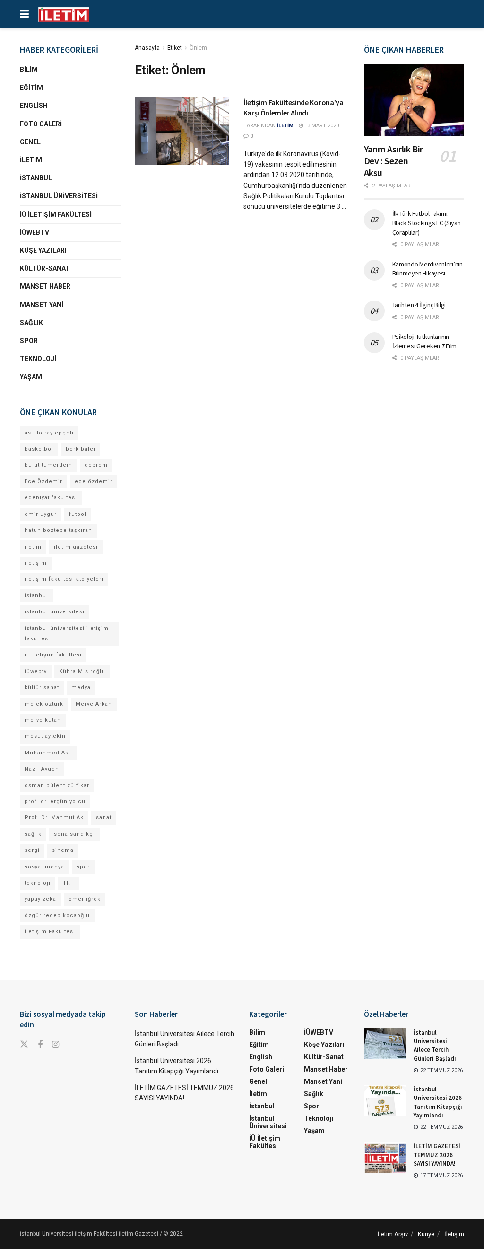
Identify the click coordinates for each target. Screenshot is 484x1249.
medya (81, 687)
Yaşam (31, 377)
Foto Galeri (41, 124)
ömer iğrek (85, 899)
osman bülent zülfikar (57, 785)
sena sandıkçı (74, 834)
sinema (63, 850)
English (34, 105)
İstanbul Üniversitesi (59, 196)
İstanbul (36, 178)
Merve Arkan (94, 704)
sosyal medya (44, 867)
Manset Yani (41, 305)
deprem (96, 465)
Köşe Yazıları (43, 250)
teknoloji (38, 883)
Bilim (29, 69)
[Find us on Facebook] (40, 1044)
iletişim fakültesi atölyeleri (64, 579)
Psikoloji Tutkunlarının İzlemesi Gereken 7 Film (424, 341)
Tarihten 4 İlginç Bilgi (419, 305)
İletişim (454, 1234)
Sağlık (31, 323)
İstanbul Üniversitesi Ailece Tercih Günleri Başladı (435, 1045)
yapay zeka (40, 899)
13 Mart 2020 (321, 126)
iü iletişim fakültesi (53, 655)
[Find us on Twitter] (24, 1044)
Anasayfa (147, 47)
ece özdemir (93, 481)
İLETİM (285, 126)
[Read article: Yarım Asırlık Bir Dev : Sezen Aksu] (414, 100)
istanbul (36, 596)
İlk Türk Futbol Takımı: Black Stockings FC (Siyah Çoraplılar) (426, 222)
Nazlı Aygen (42, 769)
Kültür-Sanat (45, 268)
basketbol (39, 449)
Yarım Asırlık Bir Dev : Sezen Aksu (393, 160)
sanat (104, 818)
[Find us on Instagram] (55, 1044)
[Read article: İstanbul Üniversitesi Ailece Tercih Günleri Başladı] (385, 1043)
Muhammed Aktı (48, 753)
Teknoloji (38, 359)
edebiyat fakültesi (51, 498)
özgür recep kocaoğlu (57, 915)
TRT (68, 883)
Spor (29, 341)
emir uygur (41, 514)
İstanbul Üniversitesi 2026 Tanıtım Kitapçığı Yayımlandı (438, 1102)
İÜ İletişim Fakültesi (56, 214)
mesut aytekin (45, 736)
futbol (77, 514)
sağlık (33, 834)
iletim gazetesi (76, 547)
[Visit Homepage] (63, 14)
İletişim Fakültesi (50, 932)
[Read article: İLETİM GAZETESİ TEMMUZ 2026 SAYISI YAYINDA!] (385, 1157)
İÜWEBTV (34, 232)
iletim (33, 547)
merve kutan (43, 720)
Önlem (198, 47)
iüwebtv (36, 671)
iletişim (36, 563)
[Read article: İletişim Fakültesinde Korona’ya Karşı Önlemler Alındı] (182, 131)
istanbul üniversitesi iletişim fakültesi (67, 633)
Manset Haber (45, 286)
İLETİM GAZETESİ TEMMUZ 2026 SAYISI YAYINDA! (437, 1154)
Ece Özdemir (43, 481)
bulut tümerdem (48, 465)
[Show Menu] (24, 14)
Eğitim (31, 87)
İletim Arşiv (393, 1234)
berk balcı (80, 449)
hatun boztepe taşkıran (58, 530)
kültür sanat (42, 687)
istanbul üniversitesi (55, 612)
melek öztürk (44, 704)
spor (83, 867)
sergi (32, 850)
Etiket (174, 47)
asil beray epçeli (49, 433)
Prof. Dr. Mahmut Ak (54, 818)
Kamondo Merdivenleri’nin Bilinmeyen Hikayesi (427, 269)
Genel (30, 142)
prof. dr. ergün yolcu (55, 801)
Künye (426, 1234)
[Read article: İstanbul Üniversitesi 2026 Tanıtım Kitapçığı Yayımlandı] (385, 1100)
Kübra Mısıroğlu (82, 671)
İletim (31, 160)
